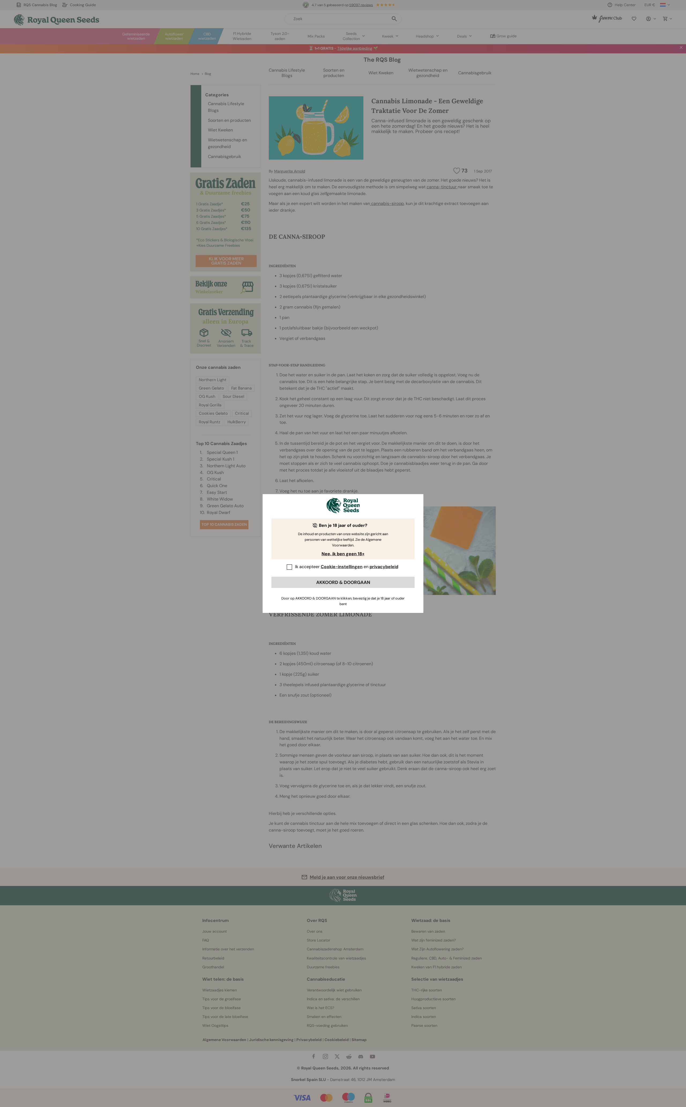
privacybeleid (384, 566)
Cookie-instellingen (342, 566)
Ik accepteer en (346, 566)
